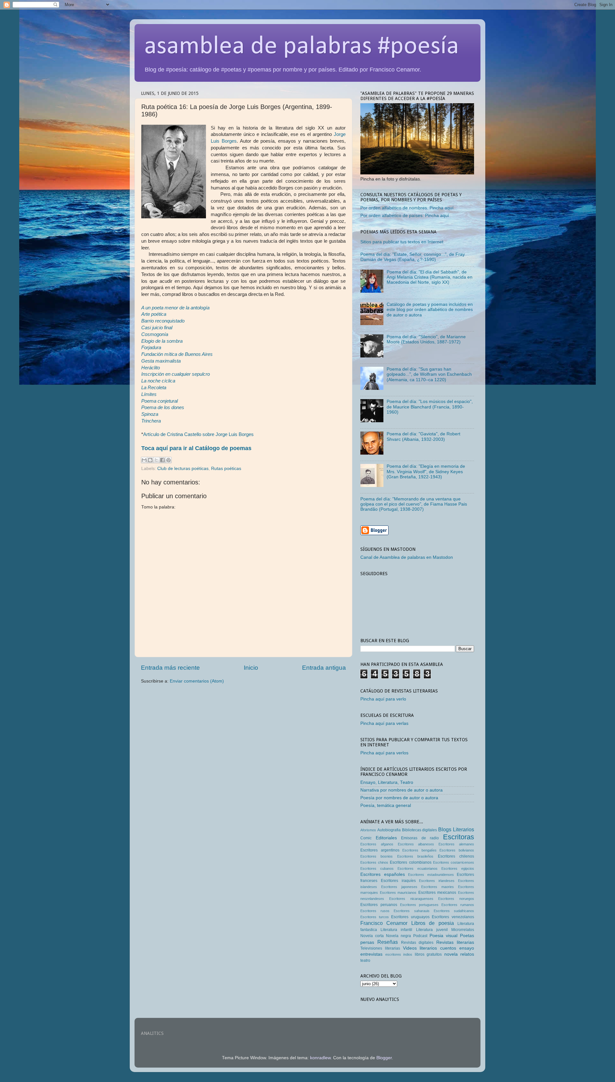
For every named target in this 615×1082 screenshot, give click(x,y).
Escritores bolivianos (456, 850)
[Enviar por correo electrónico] (144, 460)
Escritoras (458, 837)
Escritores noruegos (456, 899)
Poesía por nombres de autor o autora (399, 797)
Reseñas (387, 942)
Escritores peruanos (378, 904)
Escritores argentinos (379, 850)
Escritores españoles (382, 874)
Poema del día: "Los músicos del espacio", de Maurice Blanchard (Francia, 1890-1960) (430, 406)
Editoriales (386, 837)
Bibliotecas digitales (419, 830)
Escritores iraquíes (398, 880)
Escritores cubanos (377, 868)
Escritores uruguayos (410, 917)
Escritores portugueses (419, 905)
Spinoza (149, 414)
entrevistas (371, 954)
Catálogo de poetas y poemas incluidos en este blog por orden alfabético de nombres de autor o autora (430, 309)
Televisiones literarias (380, 948)
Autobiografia (389, 830)
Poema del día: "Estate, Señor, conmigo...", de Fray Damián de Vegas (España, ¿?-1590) (412, 257)
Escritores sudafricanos (454, 911)
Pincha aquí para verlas (384, 723)
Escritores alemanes (456, 844)
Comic (366, 838)
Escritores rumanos (457, 905)
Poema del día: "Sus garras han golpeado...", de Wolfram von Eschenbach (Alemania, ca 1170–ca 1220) (429, 374)
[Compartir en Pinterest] (168, 460)
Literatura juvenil (432, 929)
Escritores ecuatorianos (418, 868)
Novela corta (372, 936)
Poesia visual (443, 935)
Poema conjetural (159, 401)
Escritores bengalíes (419, 850)
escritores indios (399, 954)
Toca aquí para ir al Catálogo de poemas (196, 448)
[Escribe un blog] (150, 460)
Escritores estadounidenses (431, 875)
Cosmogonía (154, 334)
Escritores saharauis (411, 911)
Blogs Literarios (456, 829)
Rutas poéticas (226, 468)
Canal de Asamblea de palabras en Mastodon (406, 557)
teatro (365, 960)
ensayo (466, 948)
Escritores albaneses (416, 844)
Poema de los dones (162, 407)
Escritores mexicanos (437, 892)
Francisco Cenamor (383, 923)
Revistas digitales (417, 942)
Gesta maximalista (161, 361)
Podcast (420, 936)
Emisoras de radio (420, 838)
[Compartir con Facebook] (162, 460)
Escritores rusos (375, 911)
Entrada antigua (324, 667)
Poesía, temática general (385, 805)
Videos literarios (420, 948)
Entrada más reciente (170, 667)
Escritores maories (437, 887)
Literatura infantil (396, 929)
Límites (149, 394)
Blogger (384, 1057)
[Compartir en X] (156, 460)
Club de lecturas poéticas (183, 468)
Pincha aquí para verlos (384, 753)
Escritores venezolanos (453, 917)
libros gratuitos (428, 954)
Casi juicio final (156, 327)
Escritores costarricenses (453, 862)
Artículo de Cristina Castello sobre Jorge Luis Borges (198, 434)
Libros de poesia (432, 923)
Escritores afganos (376, 844)
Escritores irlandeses (437, 881)
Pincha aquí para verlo (383, 699)
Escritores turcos (374, 917)
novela (451, 954)
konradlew (320, 1057)
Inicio (251, 667)
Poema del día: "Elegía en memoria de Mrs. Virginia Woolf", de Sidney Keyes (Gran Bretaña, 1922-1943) (426, 471)
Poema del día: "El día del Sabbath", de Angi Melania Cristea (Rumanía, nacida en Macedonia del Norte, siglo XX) (429, 277)
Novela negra (398, 936)
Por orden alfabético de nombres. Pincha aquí (407, 207)
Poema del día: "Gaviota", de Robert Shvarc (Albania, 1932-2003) (423, 436)
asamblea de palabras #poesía (301, 47)
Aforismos (368, 830)
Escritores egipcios (457, 868)
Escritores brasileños (415, 856)
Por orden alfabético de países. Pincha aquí (404, 215)
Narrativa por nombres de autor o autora (401, 790)
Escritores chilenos (456, 856)
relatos (467, 954)
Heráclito (150, 367)
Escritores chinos (374, 862)
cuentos (448, 948)
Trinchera (151, 421)
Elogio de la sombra (162, 341)
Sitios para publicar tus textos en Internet (401, 241)
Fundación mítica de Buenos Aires (177, 354)
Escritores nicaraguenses (411, 899)
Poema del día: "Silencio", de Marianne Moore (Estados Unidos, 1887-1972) (426, 339)
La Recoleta (153, 387)
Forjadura (151, 347)
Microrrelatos (462, 929)
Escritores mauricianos (398, 892)
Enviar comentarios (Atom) (197, 681)
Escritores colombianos (410, 862)
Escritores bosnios (376, 856)
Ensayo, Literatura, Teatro (386, 782)
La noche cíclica (158, 380)
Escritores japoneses (399, 887)
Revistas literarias (455, 942)
